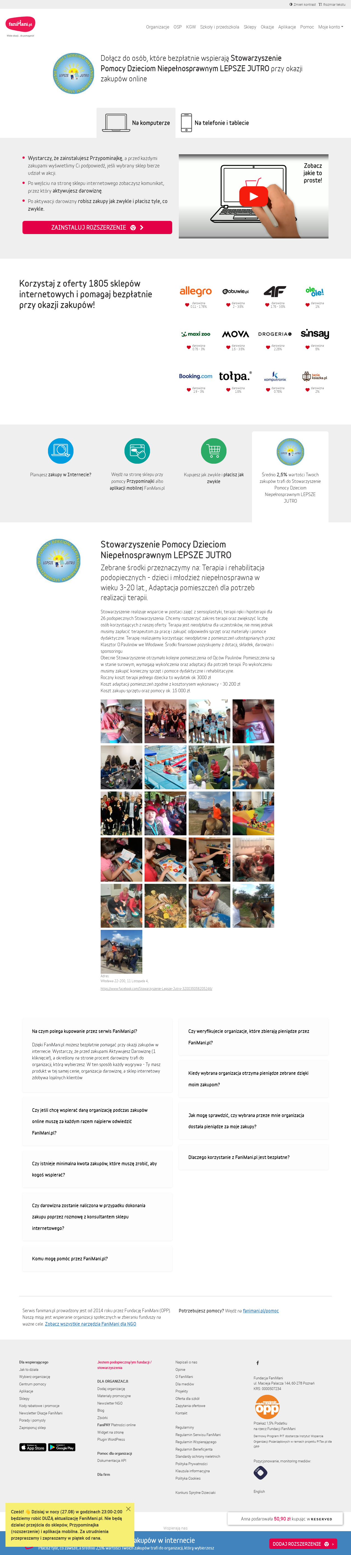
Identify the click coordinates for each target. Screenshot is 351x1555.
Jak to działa (28, 1369)
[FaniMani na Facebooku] (256, 1363)
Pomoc (307, 27)
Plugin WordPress (111, 1439)
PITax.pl (322, 1441)
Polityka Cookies (188, 1478)
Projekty (182, 1391)
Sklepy (250, 27)
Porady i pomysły (32, 1420)
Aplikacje (287, 27)
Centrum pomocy (32, 1384)
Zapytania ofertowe (190, 1405)
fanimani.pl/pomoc (261, 1310)
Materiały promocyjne (114, 1395)
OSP (178, 27)
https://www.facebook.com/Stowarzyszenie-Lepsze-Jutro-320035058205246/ (156, 989)
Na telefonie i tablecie (222, 122)
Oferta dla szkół (187, 1398)
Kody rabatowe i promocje (39, 1405)
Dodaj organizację (111, 1388)
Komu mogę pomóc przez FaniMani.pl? (70, 1258)
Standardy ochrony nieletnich (198, 1456)
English (259, 1491)
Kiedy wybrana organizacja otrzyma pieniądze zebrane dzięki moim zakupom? (248, 1078)
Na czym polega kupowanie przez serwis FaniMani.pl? (84, 1031)
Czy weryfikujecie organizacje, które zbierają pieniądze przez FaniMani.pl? (248, 1036)
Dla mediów (185, 1384)
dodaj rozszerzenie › (303, 1544)
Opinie (180, 1369)
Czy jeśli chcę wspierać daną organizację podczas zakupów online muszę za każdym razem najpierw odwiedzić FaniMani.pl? (90, 1121)
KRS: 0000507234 (267, 1388)
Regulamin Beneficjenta (194, 1449)
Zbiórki (102, 1417)
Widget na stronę (110, 1432)
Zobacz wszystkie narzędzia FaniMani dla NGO (90, 1323)
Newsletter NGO (110, 1403)
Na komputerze (151, 122)
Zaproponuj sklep (32, 1427)
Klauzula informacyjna (193, 1470)
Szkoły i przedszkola (219, 27)
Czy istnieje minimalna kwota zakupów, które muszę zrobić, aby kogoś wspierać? (94, 1169)
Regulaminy (185, 1427)
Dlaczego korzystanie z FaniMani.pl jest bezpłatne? (239, 1157)
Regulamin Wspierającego (196, 1441)
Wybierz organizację (34, 1376)
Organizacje (157, 27)
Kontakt (181, 1413)
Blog (100, 1410)
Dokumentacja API (111, 1460)
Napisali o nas (186, 1362)
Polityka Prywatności (192, 1463)
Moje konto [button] (329, 27)
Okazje (267, 27)
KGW (191, 27)
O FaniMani (184, 1376)
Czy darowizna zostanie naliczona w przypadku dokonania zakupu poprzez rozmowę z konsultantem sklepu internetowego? (88, 1217)
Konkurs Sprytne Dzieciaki (196, 1492)
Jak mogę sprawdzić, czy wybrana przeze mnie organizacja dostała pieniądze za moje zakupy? (246, 1120)
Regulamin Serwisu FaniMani (198, 1434)
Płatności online (116, 1424)
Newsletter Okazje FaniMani (41, 1413)
